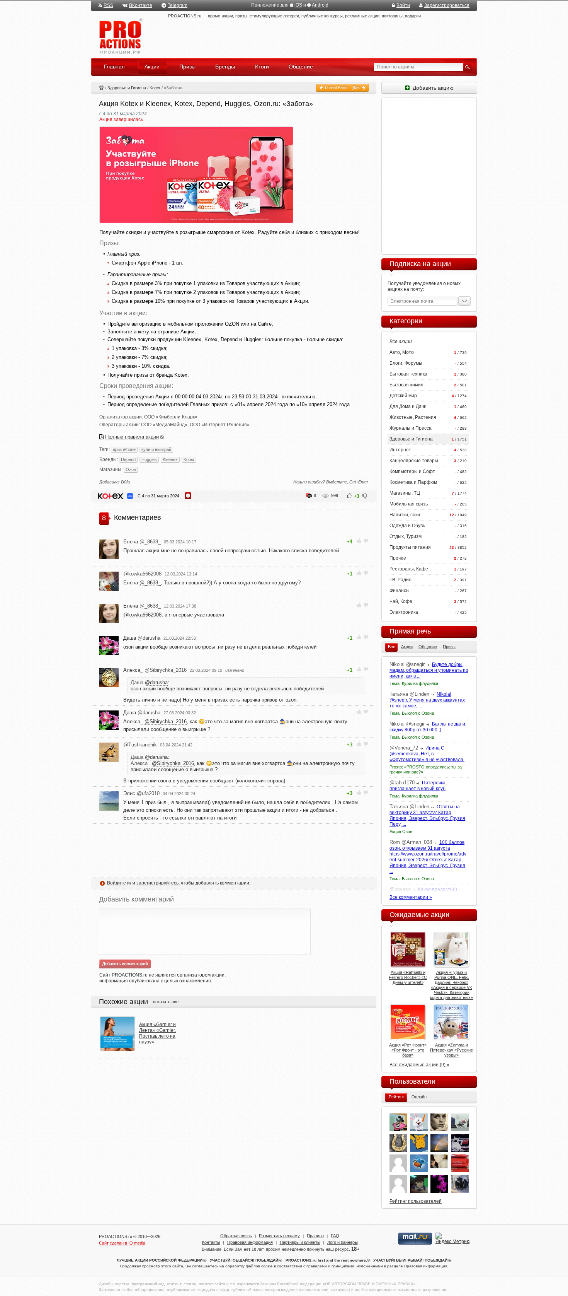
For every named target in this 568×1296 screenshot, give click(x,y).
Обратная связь (236, 1235)
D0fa (125, 482)
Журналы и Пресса (410, 428)
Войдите (116, 883)
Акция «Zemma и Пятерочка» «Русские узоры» (451, 1050)
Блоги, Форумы (405, 363)
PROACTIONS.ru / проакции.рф (120, 36)
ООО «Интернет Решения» (220, 424)
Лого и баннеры (342, 1242)
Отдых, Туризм (405, 536)
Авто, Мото (401, 352)
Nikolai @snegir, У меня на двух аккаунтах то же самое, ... (427, 700)
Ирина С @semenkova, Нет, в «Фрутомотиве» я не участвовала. (426, 753)
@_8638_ (150, 583)
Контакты (211, 1242)
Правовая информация (250, 1242)
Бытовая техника (408, 374)
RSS (108, 5)
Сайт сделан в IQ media (122, 1243)
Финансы (399, 590)
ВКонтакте (140, 5)
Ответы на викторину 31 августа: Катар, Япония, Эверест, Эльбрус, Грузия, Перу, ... (427, 815)
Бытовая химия (406, 385)
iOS (298, 5)
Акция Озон (400, 831)
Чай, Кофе (400, 601)
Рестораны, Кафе (408, 569)
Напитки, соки (404, 514)
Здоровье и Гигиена (126, 87)
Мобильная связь (408, 504)
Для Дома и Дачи (408, 406)
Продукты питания (410, 547)
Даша (141, 638)
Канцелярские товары (413, 460)
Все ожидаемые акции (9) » (419, 1064)
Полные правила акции (132, 437)
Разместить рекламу (279, 1235)
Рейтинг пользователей (415, 1201)
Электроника (403, 612)
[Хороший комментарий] (359, 540)
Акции (101, 87)
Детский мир (403, 395)
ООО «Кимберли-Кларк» (170, 417)
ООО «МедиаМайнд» (164, 424)
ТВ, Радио (400, 579)
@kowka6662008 (142, 615)
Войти (403, 5)
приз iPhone (124, 449)
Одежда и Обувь (407, 525)
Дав (356, 87)
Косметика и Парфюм (413, 482)
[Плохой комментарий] (365, 540)
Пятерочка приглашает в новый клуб (417, 785)
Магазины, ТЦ (404, 493)
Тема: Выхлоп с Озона (411, 713)
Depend (128, 459)
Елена (142, 542)
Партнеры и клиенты (300, 1242)
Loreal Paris (335, 87)
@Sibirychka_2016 (166, 721)
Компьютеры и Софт (412, 471)
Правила (315, 1235)
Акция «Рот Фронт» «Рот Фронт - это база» (408, 1050)
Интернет (400, 449)
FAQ (335, 1235)
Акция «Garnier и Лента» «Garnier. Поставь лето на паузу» (157, 1033)
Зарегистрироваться (446, 5)
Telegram (177, 5)
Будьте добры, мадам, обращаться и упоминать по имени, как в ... (428, 670)
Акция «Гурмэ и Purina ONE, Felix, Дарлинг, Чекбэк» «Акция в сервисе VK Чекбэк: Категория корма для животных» (451, 985)
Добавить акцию (432, 88)
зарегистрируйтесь (157, 883)
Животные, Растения (412, 417)
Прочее (397, 558)
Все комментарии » (410, 897)
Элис (141, 793)
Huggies (149, 459)
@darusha (156, 682)
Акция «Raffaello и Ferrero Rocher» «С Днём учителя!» (408, 977)
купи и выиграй (156, 449)
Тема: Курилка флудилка (413, 683)
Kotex (155, 87)
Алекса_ (155, 670)
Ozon (131, 469)
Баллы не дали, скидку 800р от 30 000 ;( (427, 727)
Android (320, 5)
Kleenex (170, 459)
